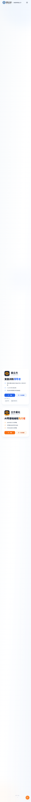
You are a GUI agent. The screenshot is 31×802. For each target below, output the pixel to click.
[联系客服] (27, 797)
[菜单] (27, 2)
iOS (8, 400)
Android (15, 400)
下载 (11, 395)
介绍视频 (22, 395)
